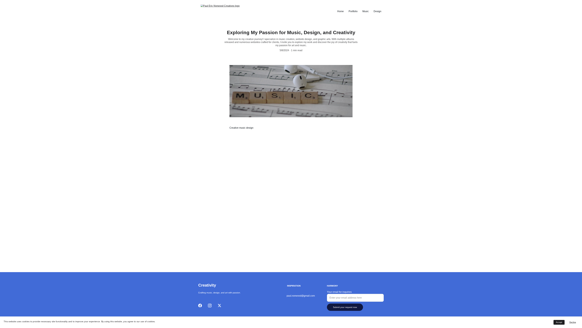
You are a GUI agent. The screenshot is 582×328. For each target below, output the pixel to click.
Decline (572, 322)
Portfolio (353, 11)
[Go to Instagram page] (210, 305)
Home (340, 11)
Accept (559, 322)
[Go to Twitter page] (219, 305)
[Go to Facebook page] (200, 305)
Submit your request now (345, 307)
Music (365, 11)
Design (377, 11)
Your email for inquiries (339, 292)
